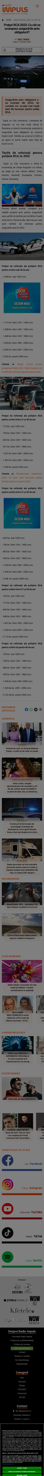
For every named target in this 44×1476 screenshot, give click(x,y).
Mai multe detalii (10, 1437)
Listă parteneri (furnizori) (8, 1464)
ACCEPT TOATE (22, 1468)
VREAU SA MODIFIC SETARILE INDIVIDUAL (21, 1471)
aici (31, 1445)
